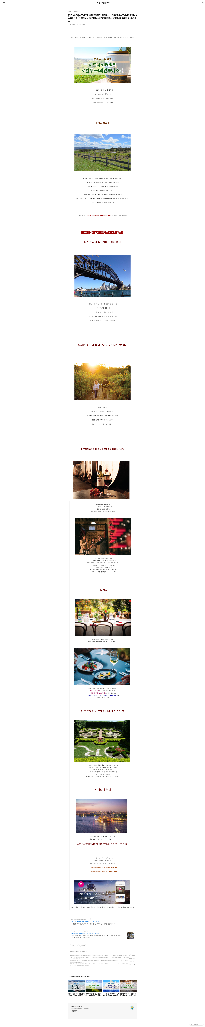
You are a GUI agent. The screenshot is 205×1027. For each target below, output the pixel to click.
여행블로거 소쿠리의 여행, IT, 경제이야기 (80, 1008)
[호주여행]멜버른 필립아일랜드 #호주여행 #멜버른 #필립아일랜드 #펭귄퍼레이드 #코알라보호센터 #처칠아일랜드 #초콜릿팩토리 (98, 955)
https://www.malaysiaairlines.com (80, 919)
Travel (71, 951)
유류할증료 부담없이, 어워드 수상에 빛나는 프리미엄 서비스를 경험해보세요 (93, 924)
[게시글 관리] (78, 945)
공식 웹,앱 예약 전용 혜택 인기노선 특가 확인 (85, 922)
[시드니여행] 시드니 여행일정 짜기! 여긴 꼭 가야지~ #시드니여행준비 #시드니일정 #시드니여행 (90, 954)
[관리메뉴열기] (202, 3)
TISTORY (103, 1024)
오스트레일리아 (76, 951)
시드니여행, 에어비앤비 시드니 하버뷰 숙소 (85, 933)
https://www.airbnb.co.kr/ (78, 931)
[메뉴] (4, 3)
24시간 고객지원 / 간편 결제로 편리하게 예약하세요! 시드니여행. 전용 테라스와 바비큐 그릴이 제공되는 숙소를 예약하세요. (97, 936)
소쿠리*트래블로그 (102, 3)
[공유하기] (76, 945)
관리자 (108, 1024)
